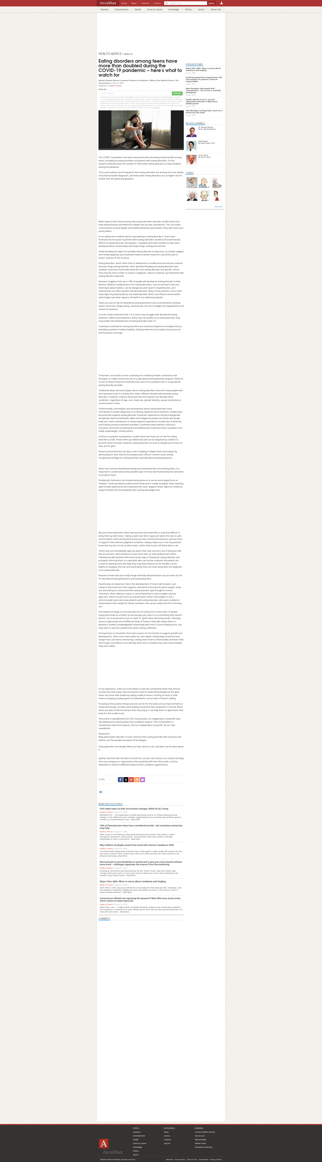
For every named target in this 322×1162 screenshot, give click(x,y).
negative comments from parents (144, 587)
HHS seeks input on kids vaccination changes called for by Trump (134, 808)
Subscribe (177, 93)
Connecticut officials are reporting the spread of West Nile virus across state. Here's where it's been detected (140, 899)
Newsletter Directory (203, 1147)
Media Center (200, 1143)
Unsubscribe (203, 1159)
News (166, 1132)
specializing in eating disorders (147, 236)
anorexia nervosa (165, 263)
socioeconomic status (109, 403)
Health (138, 9)
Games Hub (216, 9)
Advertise (169, 1159)
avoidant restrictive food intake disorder (118, 269)
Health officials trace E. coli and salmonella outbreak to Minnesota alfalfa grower (201, 101)
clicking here (156, 107)
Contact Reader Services (205, 1132)
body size (138, 400)
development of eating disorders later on (135, 320)
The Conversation (138, 718)
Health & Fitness (115, 86)
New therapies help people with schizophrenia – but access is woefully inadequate (203, 90)
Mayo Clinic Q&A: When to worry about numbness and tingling (133, 881)
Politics (188, 9)
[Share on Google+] (131, 779)
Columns (167, 1139)
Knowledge (174, 9)
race (130, 400)
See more (219, 206)
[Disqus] (141, 1016)
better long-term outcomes (157, 254)
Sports (201, 9)
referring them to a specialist (122, 560)
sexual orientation (170, 400)
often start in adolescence (135, 263)
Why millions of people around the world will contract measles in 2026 (137, 845)
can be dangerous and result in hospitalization (147, 287)
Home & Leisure (154, 9)
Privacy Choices (216, 1159)
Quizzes (167, 1143)
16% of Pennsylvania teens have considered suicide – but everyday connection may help (141, 826)
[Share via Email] (142, 779)
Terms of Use (192, 1159)
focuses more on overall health (130, 596)
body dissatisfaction (151, 575)
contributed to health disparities (114, 411)
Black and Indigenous (140, 418)
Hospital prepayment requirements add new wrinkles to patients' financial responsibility (204, 79)
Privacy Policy (180, 1159)
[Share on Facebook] (120, 779)
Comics (167, 1136)
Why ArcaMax (200, 1139)
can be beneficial (142, 593)
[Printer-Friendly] (136, 779)
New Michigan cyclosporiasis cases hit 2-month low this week (204, 111)
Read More (135, 819)
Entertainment (121, 9)
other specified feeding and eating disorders (152, 266)
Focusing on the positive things (113, 703)
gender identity (151, 400)
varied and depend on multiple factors (163, 326)
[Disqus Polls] (141, 951)
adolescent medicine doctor (118, 236)
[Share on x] (125, 779)
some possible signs (134, 471)
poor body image (128, 575)
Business (105, 9)
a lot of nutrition (151, 633)
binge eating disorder (118, 266)
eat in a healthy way (153, 642)
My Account (200, 1136)
